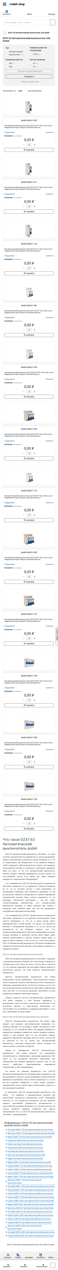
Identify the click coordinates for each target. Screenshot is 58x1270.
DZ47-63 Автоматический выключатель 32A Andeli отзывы (30, 1245)
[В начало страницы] (52, 1265)
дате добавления (35, 91)
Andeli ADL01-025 (29, 367)
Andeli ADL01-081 (29, 305)
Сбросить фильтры (30, 82)
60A (11, 67)
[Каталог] (4, 4)
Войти (29, 14)
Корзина (51, 14)
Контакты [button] (7, 14)
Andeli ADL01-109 (29, 676)
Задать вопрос (57, 635)
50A (11, 63)
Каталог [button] (8, 1257)
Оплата (18, 1257)
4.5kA (37, 54)
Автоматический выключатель (16, 53)
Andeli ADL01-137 (29, 491)
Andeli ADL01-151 (29, 614)
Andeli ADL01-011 (29, 182)
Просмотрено (41, 1267)
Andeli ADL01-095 (29, 429)
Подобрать (29, 76)
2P (35, 63)
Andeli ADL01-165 (29, 799)
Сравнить (7, 1267)
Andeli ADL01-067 (29, 120)
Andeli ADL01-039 (29, 552)
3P (35, 67)
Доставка (29, 1257)
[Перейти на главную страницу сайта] (21, 4)
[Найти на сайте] (52, 22)
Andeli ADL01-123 (29, 244)
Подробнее (9, 132)
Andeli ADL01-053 (29, 737)
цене (20, 91)
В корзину (29, 149)
